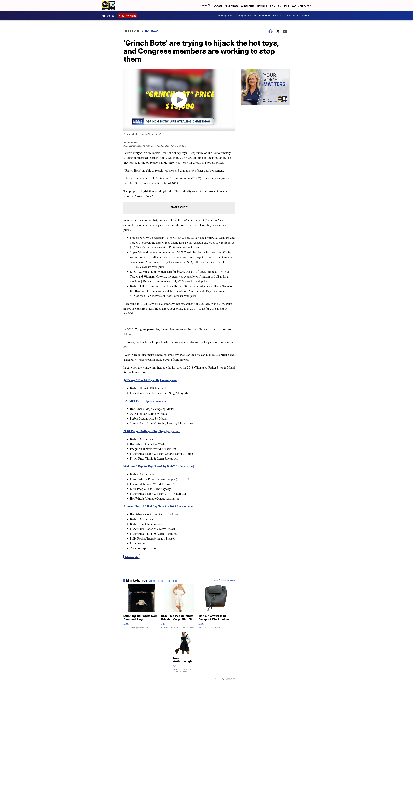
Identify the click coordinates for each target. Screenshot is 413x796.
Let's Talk (277, 15)
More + (305, 15)
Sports (261, 5)
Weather (247, 5)
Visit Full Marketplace (224, 580)
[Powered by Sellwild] (230, 679)
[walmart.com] (158, 466)
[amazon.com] (159, 506)
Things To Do (292, 15)
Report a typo (131, 556)
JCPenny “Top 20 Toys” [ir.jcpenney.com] (151, 380)
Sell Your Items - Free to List (163, 581)
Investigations (225, 15)
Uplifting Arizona (243, 15)
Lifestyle (131, 31)
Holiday (151, 31)
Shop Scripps (279, 5)
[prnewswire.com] (145, 401)
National (231, 5)
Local (218, 5)
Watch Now (301, 5)
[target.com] (152, 431)
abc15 (104, 16)
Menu (203, 5)
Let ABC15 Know (262, 15)
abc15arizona (109, 16)
